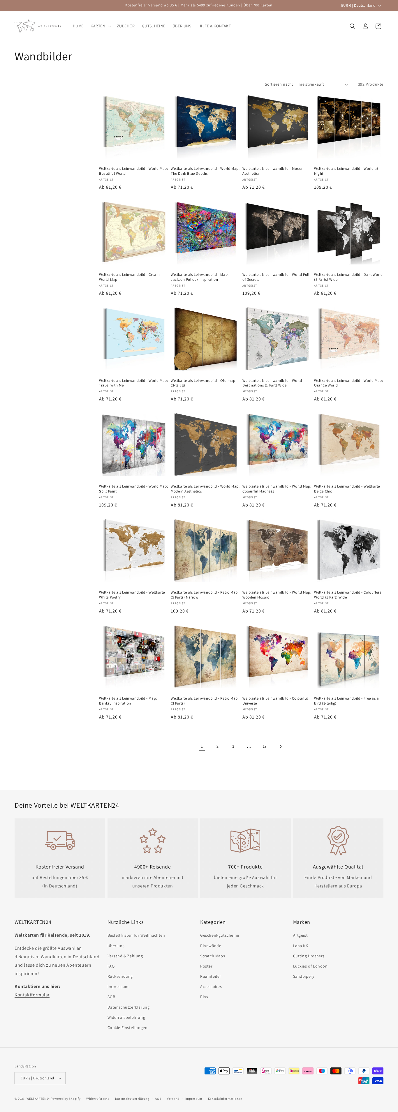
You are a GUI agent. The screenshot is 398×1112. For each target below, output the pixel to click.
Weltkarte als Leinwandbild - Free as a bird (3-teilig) (346, 701)
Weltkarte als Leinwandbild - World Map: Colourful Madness (276, 489)
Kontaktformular (32, 995)
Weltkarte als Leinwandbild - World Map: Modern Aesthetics (205, 489)
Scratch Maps (212, 956)
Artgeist (300, 935)
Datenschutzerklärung (129, 1007)
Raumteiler (210, 976)
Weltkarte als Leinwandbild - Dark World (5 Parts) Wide (348, 277)
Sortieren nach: (279, 84)
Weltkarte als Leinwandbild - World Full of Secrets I (275, 277)
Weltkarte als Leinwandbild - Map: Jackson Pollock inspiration (200, 277)
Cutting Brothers (309, 956)
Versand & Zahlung (125, 956)
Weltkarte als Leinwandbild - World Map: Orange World (348, 383)
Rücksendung (120, 976)
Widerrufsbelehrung (126, 1017)
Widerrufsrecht (97, 1099)
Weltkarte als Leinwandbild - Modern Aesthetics (273, 171)
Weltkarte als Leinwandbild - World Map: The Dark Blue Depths (205, 171)
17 (265, 746)
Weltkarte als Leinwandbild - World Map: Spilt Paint (133, 489)
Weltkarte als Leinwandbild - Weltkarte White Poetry (132, 595)
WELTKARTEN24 (38, 1099)
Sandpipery (303, 976)
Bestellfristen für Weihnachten (136, 935)
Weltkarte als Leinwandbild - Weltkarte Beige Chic (347, 489)
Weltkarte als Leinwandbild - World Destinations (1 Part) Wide (272, 383)
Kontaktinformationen (225, 1099)
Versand (173, 1099)
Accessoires (211, 986)
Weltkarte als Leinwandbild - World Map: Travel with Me (133, 383)
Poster (206, 966)
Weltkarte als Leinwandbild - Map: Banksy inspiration (128, 701)
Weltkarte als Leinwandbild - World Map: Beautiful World (133, 171)
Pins (204, 996)
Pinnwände (210, 945)
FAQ (111, 966)
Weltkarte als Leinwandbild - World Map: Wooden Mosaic (276, 595)
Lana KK (300, 945)
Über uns (116, 945)
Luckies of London (310, 966)
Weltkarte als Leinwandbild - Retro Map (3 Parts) (204, 701)
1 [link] (202, 746)
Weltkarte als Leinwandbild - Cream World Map (129, 277)
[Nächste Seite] (280, 746)
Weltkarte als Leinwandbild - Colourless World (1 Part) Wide (347, 595)
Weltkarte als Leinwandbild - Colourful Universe (275, 701)
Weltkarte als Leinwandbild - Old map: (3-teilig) (203, 383)
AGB (111, 996)
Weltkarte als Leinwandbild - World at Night (346, 171)
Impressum (118, 986)
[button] (100, 26)
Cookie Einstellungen (128, 1027)
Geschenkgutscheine (219, 935)
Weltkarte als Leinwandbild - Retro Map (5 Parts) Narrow (204, 595)
